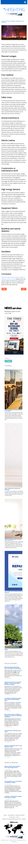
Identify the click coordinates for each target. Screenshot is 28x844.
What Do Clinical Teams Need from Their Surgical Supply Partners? (12, 767)
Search (17, 817)
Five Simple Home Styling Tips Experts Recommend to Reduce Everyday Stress (12, 699)
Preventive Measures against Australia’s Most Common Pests (13, 540)
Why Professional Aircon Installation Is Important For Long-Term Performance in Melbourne (13, 715)
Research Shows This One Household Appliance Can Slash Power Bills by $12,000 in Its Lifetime (12, 683)
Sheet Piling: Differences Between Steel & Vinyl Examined (13, 410)
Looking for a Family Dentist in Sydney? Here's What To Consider (13, 797)
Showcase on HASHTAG (19, 815)
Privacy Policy (12, 817)
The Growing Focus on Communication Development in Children (13, 782)
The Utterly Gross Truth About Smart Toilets (12, 731)
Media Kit (24, 819)
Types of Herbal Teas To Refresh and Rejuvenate (12, 489)
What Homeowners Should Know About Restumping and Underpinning (12, 667)
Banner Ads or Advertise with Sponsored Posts (12, 819)
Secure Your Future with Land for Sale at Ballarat (13, 649)
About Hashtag (11, 815)
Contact (5, 815)
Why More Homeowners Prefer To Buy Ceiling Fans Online (13, 746)
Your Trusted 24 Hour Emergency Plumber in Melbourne (14, 592)
